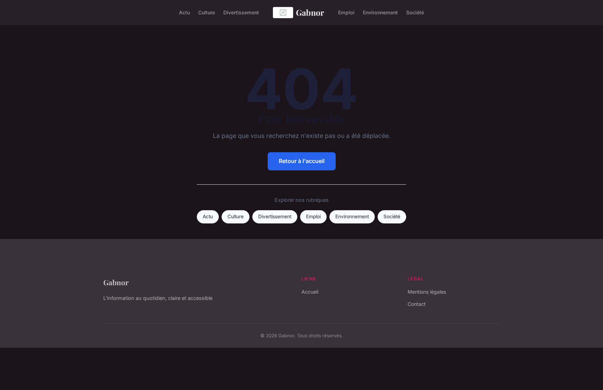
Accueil (310, 292)
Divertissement (241, 12)
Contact (417, 304)
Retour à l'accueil (302, 160)
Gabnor (310, 12)
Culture (206, 12)
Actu (184, 12)
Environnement (380, 12)
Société (415, 12)
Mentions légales (427, 292)
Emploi (346, 12)
